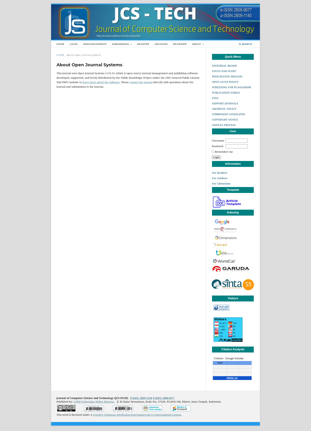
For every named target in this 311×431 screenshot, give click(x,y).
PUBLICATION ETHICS (225, 92)
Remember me (224, 151)
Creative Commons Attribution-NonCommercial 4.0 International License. (137, 414)
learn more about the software (101, 82)
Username (218, 140)
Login (74, 44)
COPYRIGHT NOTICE (224, 119)
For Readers (219, 172)
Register (143, 44)
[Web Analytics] (221, 309)
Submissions (121, 44)
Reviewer (180, 44)
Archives (161, 44)
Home (60, 44)
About (197, 44)
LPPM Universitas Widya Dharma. (94, 401)
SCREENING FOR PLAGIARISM (231, 87)
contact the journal (141, 82)
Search (246, 44)
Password (217, 146)
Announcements (95, 44)
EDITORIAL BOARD (225, 65)
